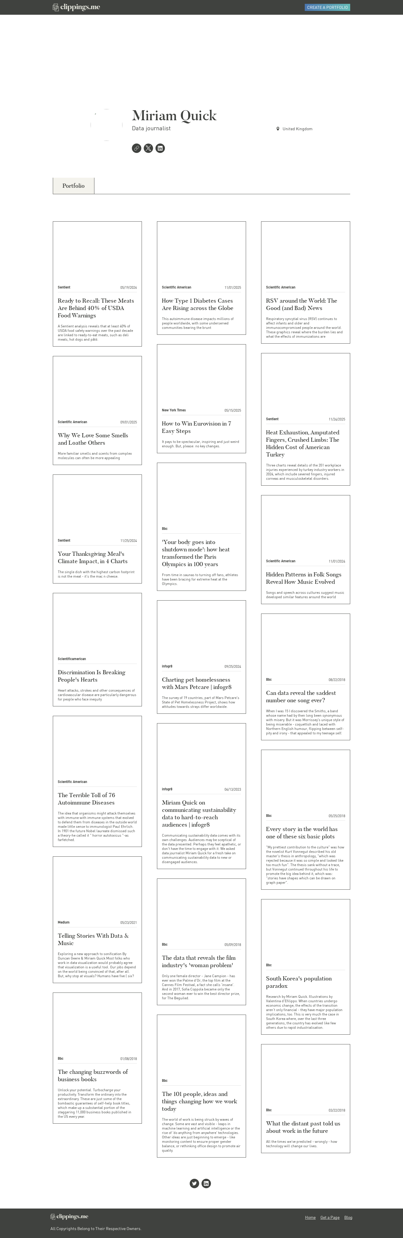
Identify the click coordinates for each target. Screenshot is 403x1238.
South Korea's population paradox (299, 982)
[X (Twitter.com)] (149, 149)
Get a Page (330, 1217)
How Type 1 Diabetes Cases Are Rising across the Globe (197, 304)
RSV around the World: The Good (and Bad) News (301, 304)
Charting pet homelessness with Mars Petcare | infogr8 (197, 683)
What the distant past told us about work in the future (303, 1127)
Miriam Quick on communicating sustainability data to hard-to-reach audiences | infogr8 (199, 813)
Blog (348, 1217)
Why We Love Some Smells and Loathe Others (93, 438)
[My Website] (138, 149)
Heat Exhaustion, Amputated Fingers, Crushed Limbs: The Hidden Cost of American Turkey (302, 443)
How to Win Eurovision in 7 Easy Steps (196, 427)
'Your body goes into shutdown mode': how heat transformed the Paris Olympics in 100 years (196, 553)
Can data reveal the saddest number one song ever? (301, 696)
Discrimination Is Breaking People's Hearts (91, 675)
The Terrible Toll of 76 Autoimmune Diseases (86, 798)
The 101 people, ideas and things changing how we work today (199, 1101)
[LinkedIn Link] (161, 149)
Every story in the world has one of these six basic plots (302, 832)
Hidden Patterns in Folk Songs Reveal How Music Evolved (304, 578)
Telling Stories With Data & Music (93, 939)
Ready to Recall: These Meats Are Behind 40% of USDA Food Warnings (96, 308)
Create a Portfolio (327, 7)
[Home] (76, 7)
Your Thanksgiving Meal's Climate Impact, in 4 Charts (93, 557)
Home (310, 1217)
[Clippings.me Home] (69, 1218)
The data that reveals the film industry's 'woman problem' (199, 961)
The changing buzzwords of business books (93, 1075)
